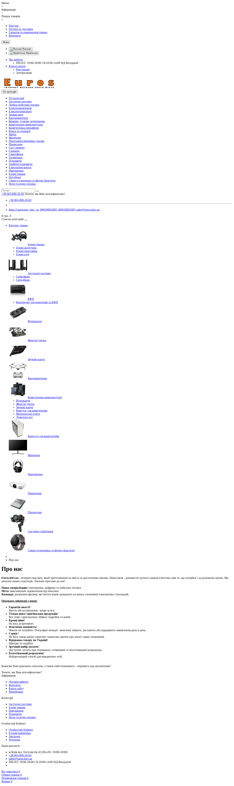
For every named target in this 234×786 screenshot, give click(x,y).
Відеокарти (35, 321)
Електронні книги (20, 167)
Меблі (12, 134)
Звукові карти (36, 359)
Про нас (14, 25)
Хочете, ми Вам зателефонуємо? (45, 193)
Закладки (14, 736)
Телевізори (15, 157)
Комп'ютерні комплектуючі (26, 124)
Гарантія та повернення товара (28, 32)
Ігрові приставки (26, 251)
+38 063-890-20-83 (20, 200)
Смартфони (16, 154)
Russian (26, 49)
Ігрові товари (17, 174)
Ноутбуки (15, 177)
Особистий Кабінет (21, 729)
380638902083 (48, 209)
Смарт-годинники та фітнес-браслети (32, 180)
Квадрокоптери (18, 118)
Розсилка (14, 739)
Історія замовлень (20, 733)
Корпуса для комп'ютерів (31, 410)
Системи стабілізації (40, 531)
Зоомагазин (16, 114)
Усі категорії (16, 98)
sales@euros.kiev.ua (88, 209)
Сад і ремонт (17, 147)
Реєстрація (22, 69)
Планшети (15, 160)
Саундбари (23, 279)
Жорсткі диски (37, 340)
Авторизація (24, 72)
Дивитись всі (24, 417)
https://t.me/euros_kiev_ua (24, 209)
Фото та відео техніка (22, 183)
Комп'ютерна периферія (24, 127)
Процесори (35, 512)
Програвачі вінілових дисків (26, 141)
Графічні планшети (21, 164)
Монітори (15, 137)
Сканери (14, 150)
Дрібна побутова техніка (24, 104)
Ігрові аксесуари (26, 247)
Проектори (15, 144)
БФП (31, 298)
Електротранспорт (20, 111)
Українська (31, 53)
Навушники (16, 170)
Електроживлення (20, 108)
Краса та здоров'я (19, 131)
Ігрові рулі (22, 254)
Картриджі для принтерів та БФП (37, 302)
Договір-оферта (18, 681)
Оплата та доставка (21, 29)
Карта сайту (16, 688)
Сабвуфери (23, 276)
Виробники (16, 691)
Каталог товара (18, 225)
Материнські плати (28, 413)
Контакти (15, 35)
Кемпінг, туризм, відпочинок (27, 121)
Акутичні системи (20, 101)
